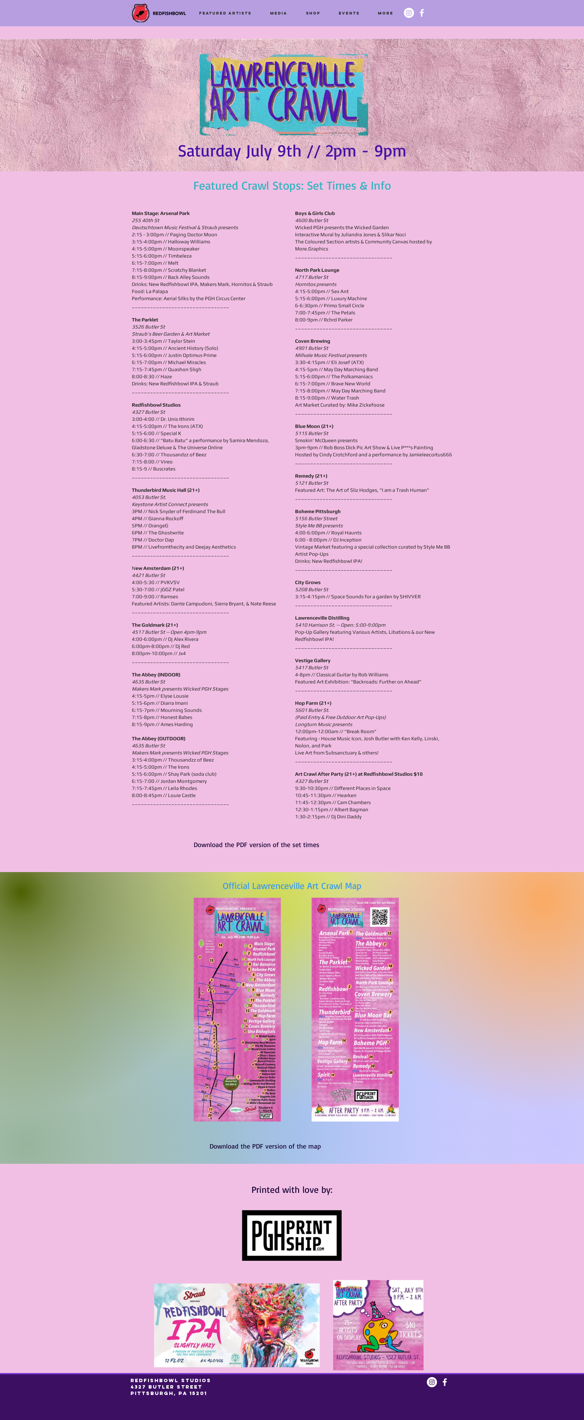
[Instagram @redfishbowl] (409, 13)
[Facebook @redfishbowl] (422, 13)
